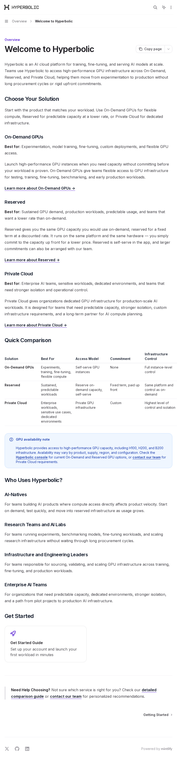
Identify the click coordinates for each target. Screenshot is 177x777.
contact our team (147, 457)
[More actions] (171, 7)
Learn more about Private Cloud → (36, 325)
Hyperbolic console (32, 457)
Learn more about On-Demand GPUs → (40, 188)
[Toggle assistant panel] (164, 7)
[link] (46, 644)
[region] (88, 389)
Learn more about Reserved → (32, 260)
